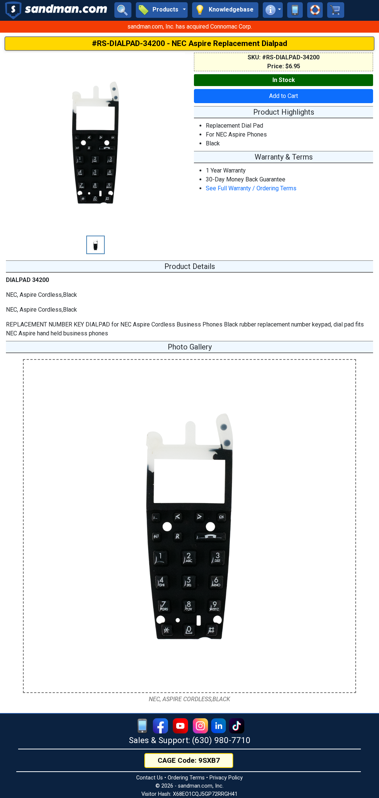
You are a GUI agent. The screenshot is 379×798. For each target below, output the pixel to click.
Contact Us (149, 778)
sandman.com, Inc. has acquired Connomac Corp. (189, 26)
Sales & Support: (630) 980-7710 (190, 740)
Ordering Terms (186, 778)
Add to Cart (283, 95)
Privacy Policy (226, 778)
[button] (162, 10)
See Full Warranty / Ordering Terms (251, 188)
